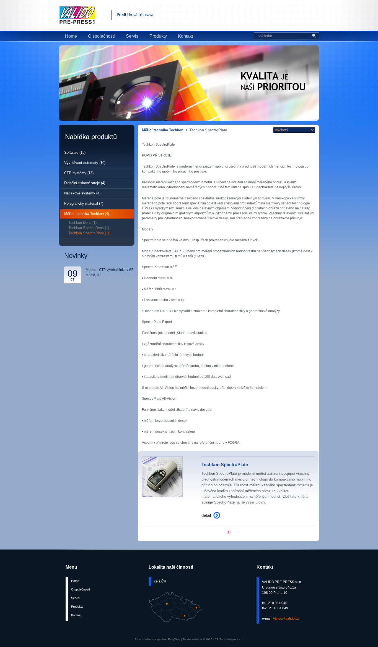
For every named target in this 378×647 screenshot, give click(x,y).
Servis (132, 36)
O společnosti (101, 36)
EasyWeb (174, 639)
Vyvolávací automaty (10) (84, 163)
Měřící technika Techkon (162, 130)
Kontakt (185, 36)
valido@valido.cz (286, 618)
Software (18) (75, 152)
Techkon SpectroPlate (224, 464)
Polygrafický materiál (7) (83, 203)
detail (206, 515)
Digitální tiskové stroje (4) (84, 183)
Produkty (158, 36)
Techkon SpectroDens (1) (88, 228)
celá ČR (160, 581)
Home (71, 36)
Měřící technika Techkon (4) (86, 214)
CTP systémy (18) (79, 173)
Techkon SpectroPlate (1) (88, 233)
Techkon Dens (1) (82, 222)
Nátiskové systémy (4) (82, 193)
